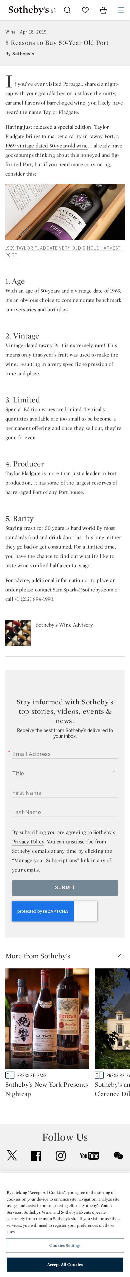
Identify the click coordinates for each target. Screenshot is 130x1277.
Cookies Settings (64, 1245)
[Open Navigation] (121, 10)
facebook (36, 1156)
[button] (67, 955)
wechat (118, 1155)
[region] (65, 1225)
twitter (12, 1155)
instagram (61, 1156)
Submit (65, 888)
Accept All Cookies (65, 1264)
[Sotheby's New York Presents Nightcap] (47, 1020)
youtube (89, 1156)
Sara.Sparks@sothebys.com (83, 589)
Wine (10, 32)
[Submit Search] (67, 10)
